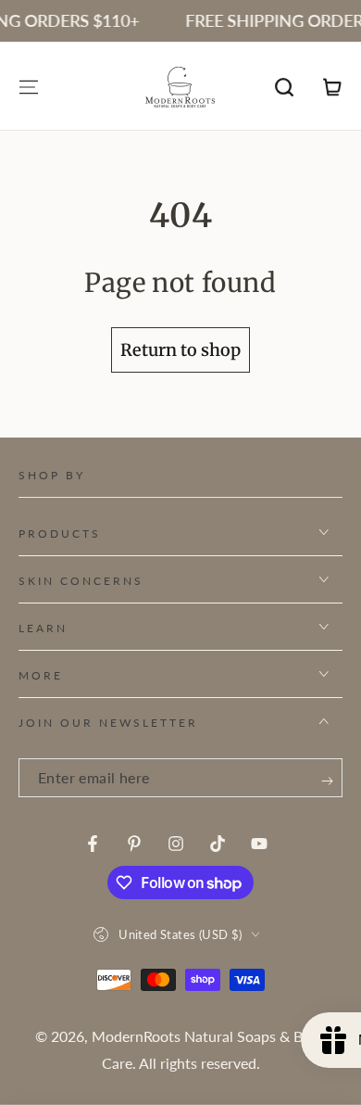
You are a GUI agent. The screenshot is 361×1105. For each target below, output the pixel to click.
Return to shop (180, 350)
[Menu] (29, 87)
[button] (284, 87)
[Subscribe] (327, 781)
